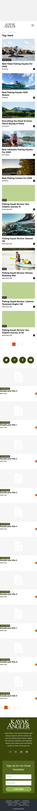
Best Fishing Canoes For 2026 (17, 177)
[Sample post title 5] (18, 546)
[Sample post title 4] (18, 512)
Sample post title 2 (8, 458)
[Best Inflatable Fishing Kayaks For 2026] (18, 138)
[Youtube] (27, 752)
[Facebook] (10, 752)
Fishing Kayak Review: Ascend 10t (17, 239)
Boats (4, 200)
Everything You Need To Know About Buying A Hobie (17, 122)
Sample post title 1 (8, 424)
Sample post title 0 (8, 390)
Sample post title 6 (8, 594)
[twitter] (6, 360)
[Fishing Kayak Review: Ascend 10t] (18, 224)
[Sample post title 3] (18, 478)
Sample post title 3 (8, 492)
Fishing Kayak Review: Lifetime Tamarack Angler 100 (18, 302)
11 (36, 393)
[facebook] (22, 360)
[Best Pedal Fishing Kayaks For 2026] (18, 50)
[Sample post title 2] (18, 444)
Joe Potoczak (5, 126)
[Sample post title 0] (18, 377)
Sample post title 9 (8, 695)
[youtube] (30, 360)
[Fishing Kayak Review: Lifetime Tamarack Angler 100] (18, 290)
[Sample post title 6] (18, 580)
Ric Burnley (5, 69)
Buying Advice (7, 59)
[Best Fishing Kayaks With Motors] (18, 81)
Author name (3, 393)
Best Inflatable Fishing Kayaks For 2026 (17, 151)
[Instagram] (16, 752)
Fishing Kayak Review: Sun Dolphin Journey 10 (15, 205)
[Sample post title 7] (18, 614)
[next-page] (22, 344)
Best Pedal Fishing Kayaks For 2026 (17, 65)
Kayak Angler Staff (7, 209)
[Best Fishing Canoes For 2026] (18, 167)
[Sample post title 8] (18, 647)
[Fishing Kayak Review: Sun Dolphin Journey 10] (18, 193)
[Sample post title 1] (18, 410)
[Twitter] (21, 752)
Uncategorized (5, 388)
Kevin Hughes (5, 154)
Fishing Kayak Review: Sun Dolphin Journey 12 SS (15, 331)
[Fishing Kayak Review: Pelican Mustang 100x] (18, 259)
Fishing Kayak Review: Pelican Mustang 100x (17, 274)
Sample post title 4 (8, 526)
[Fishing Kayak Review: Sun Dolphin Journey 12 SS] (18, 319)
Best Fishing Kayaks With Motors (15, 93)
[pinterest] (14, 360)
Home (4, 32)
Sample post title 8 (8, 661)
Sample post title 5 (8, 560)
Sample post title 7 (8, 628)
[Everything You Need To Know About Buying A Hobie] (18, 110)
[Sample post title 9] (18, 681)
